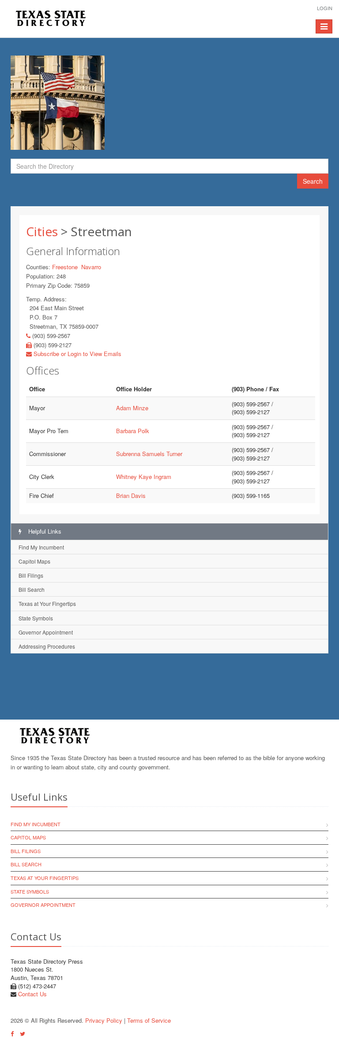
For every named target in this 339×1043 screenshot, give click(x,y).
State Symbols (36, 618)
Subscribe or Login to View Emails (76, 353)
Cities (42, 231)
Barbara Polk (132, 431)
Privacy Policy (103, 1020)
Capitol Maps (34, 561)
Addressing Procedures (47, 646)
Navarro (91, 267)
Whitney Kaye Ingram (143, 476)
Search (313, 181)
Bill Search (32, 589)
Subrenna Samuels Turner (149, 453)
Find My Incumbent (41, 547)
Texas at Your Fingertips (47, 603)
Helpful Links (43, 531)
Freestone (65, 267)
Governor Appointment (46, 632)
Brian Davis (131, 495)
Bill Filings (31, 575)
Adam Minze (132, 408)
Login (324, 7)
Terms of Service (149, 1020)
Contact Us (32, 994)
